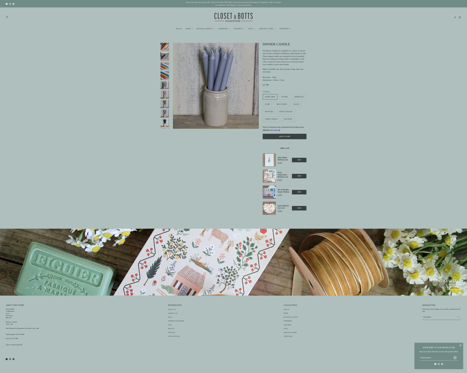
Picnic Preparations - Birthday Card (283, 175)
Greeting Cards (290, 332)
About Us (172, 309)
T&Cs (170, 325)
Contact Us (173, 313)
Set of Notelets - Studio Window (284, 191)
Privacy (171, 328)
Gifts (286, 328)
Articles (171, 332)
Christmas (288, 336)
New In (286, 309)
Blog (170, 317)
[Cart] (459, 17)
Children (287, 325)
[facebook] (7, 3)
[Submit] (455, 357)
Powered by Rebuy (284, 218)
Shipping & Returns (176, 321)
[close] (460, 345)
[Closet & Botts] (234, 17)
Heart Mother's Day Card (283, 207)
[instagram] (10, 3)
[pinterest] (13, 3)
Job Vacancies (174, 336)
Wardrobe (288, 321)
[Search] (7, 17)
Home (286, 313)
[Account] (455, 17)
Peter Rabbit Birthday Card (283, 159)
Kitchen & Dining (291, 317)
